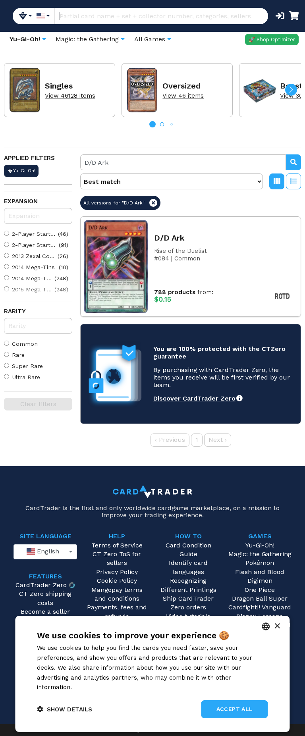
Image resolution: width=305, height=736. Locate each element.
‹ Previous (170, 439)
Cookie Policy (117, 580)
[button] (291, 90)
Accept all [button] (234, 709)
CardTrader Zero (41, 585)
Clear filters (38, 404)
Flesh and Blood (259, 572)
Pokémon (259, 562)
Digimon (259, 580)
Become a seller (45, 611)
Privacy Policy (117, 572)
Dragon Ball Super (260, 598)
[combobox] (45, 551)
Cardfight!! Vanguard (259, 607)
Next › (217, 439)
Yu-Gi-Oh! (259, 545)
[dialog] (152, 674)
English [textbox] (47, 551)
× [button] (277, 626)
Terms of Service (117, 545)
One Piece (260, 589)
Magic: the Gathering (259, 554)
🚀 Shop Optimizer (272, 39)
